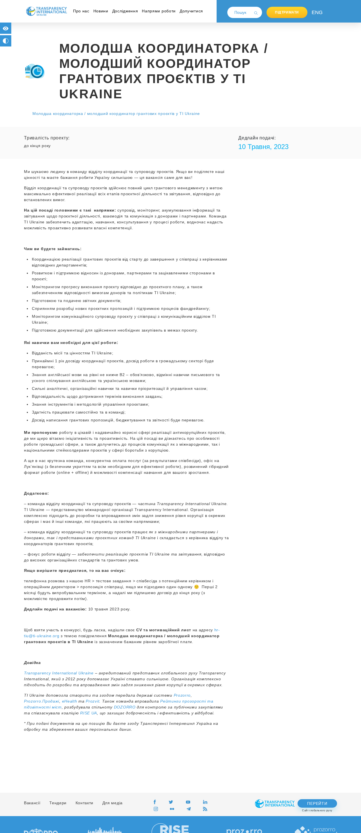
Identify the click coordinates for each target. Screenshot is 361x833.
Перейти (317, 803)
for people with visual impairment (5, 28)
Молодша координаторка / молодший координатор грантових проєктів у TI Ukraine (116, 113)
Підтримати (287, 12)
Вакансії (32, 803)
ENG (316, 12)
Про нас (81, 11)
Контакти (85, 803)
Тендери (58, 803)
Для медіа (112, 803)
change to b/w (5, 40)
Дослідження (125, 11)
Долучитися (191, 11)
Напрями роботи (159, 11)
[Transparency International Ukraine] (46, 11)
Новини (100, 11)
